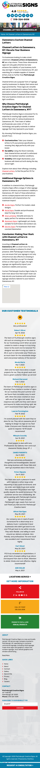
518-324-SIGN (21, 19)
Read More (5, 655)
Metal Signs (9, 210)
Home (6, 664)
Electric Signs (10, 227)
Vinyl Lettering (10, 216)
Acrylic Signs (10, 205)
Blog (5, 679)
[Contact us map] (20, 730)
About (6, 666)
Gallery (6, 671)
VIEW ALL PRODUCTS (20, 624)
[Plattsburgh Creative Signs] (20, 2)
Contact (7, 669)
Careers (6, 681)
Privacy (6, 676)
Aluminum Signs (11, 221)
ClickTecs (30, 759)
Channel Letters (8, 171)
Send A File (8, 674)
